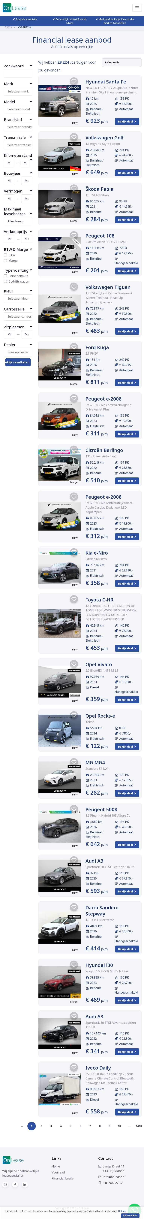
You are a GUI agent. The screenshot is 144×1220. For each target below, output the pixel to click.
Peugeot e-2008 (104, 398)
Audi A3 (94, 861)
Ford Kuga (97, 347)
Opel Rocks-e (100, 716)
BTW (11, 255)
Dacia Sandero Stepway (102, 910)
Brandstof (13, 119)
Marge (13, 261)
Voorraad (58, 1172)
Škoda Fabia (99, 189)
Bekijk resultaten (17, 362)
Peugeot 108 (100, 235)
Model (9, 101)
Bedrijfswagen (18, 281)
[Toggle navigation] (137, 8)
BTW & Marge (16, 249)
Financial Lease (63, 1178)
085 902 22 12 (113, 1183)
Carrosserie (14, 309)
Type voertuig (16, 270)
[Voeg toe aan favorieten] (74, 81)
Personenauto (18, 276)
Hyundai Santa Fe (106, 81)
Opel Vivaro (99, 664)
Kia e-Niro (97, 552)
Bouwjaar (12, 173)
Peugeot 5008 (101, 809)
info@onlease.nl (114, 1177)
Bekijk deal (125, 121)
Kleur (8, 291)
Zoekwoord (14, 65)
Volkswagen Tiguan (108, 287)
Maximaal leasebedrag (15, 211)
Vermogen (13, 191)
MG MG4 (95, 762)
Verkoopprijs (15, 231)
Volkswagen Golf (105, 137)
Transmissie (15, 137)
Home (8, 26)
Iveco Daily (98, 1067)
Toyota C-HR (99, 599)
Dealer (10, 344)
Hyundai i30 (99, 965)
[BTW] (59, 101)
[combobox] (20, 91)
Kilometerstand (18, 155)
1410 (139, 1126)
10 (119, 1126)
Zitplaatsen (14, 326)
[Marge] (59, 204)
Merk (8, 83)
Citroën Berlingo (104, 450)
